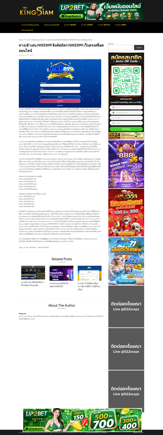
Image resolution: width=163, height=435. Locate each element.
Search (110, 44)
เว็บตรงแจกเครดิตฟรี (51, 25)
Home (21, 40)
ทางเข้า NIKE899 (30, 247)
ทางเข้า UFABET (87, 25)
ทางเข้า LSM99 (120, 25)
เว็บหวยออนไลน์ (27, 30)
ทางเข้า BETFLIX (104, 25)
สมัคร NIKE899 (43, 247)
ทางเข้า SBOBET (70, 25)
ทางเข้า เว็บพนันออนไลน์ (34, 40)
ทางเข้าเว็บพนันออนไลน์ (30, 25)
